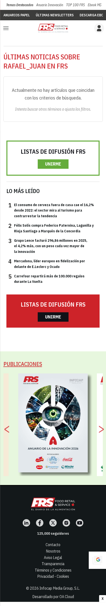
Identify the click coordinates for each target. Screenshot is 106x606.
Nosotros (53, 551)
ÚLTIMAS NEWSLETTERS (55, 15)
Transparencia (53, 563)
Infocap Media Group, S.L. (59, 588)
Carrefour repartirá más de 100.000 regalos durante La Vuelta (46, 278)
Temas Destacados (19, 5)
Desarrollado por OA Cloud (53, 596)
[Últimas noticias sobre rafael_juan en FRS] (53, 28)
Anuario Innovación (49, 5)
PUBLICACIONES (22, 363)
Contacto (53, 544)
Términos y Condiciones (53, 570)
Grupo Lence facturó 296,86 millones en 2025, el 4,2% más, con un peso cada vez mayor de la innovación (47, 246)
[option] (53, 422)
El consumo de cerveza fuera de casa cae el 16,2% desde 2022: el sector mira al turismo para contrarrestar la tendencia (51, 210)
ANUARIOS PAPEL (16, 15)
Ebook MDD (96, 5)
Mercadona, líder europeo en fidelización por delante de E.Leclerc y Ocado (46, 263)
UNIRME (53, 164)
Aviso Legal (53, 557)
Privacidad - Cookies (53, 576)
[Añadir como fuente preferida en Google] (97, 560)
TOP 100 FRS (75, 5)
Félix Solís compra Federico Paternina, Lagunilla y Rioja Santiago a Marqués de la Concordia (51, 228)
